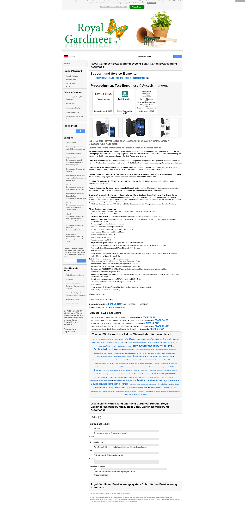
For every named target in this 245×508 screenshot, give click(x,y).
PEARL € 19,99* (157, 329)
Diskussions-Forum (72, 112)
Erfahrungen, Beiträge (73, 108)
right (180, 128)
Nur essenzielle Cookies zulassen (113, 7)
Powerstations (72, 304)
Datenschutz (151, 3)
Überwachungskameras (75, 275)
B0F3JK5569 (144, 304)
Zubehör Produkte (72, 87)
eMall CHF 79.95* (121, 307)
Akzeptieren (137, 7)
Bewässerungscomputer (73, 153)
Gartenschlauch (71, 142)
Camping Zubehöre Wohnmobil (75, 286)
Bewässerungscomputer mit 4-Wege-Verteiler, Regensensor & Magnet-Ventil (76, 178)
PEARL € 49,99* (162, 320)
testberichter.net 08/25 (146, 111)
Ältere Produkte (71, 80)
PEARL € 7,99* (152, 323)
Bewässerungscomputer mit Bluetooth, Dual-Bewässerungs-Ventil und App (76, 196)
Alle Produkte (70, 83)
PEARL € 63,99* (115, 304)
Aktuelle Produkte (72, 76)
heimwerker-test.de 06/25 (103, 111)
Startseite (141, 56)
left (90, 128)
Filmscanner (72, 299)
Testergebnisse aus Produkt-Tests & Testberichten (119, 78)
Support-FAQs (71, 103)
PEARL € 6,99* (149, 317)
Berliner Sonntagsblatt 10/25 (124, 112)
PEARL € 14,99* (162, 326)
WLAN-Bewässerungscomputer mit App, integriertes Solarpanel (75, 187)
